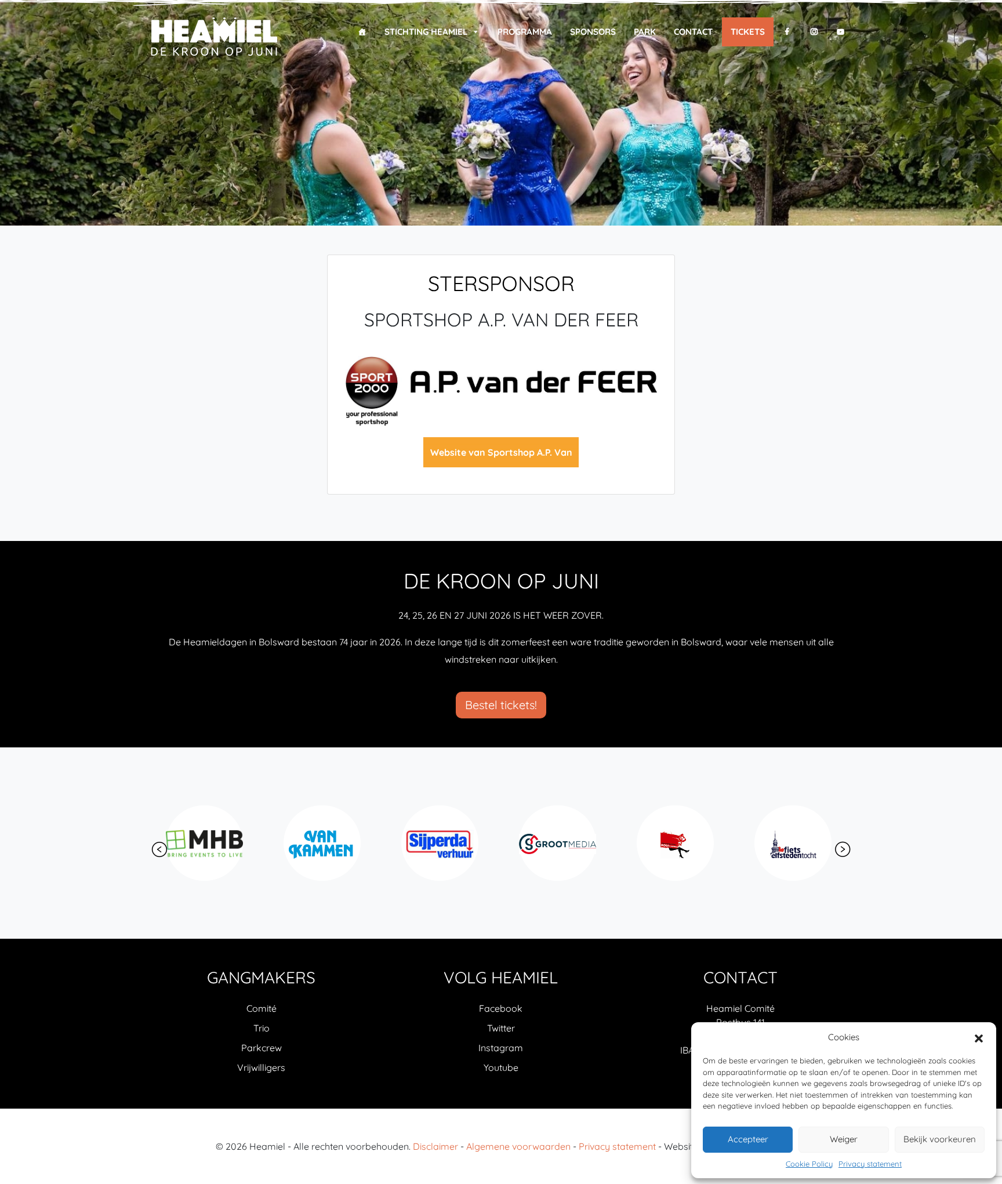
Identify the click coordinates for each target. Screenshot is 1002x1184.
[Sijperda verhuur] (326, 843)
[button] (979, 1037)
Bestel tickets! (501, 705)
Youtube (501, 1067)
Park (645, 31)
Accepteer (748, 1139)
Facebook (500, 1008)
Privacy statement (870, 1163)
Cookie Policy (809, 1163)
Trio (261, 1028)
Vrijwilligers (261, 1067)
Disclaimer (435, 1146)
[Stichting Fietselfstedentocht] (679, 843)
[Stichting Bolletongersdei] (797, 843)
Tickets (748, 31)
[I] (814, 31)
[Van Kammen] (208, 843)
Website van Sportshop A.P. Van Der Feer (501, 456)
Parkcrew (261, 1048)
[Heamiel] (213, 37)
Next (842, 849)
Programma (525, 31)
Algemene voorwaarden (518, 1146)
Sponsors (593, 31)
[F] (787, 31)
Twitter (501, 1028)
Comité (261, 1008)
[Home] (362, 31)
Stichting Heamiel (425, 31)
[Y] (840, 31)
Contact (693, 31)
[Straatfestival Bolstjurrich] (561, 843)
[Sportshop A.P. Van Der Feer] (501, 389)
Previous (159, 849)
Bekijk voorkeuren (939, 1139)
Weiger (844, 1139)
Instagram (500, 1048)
